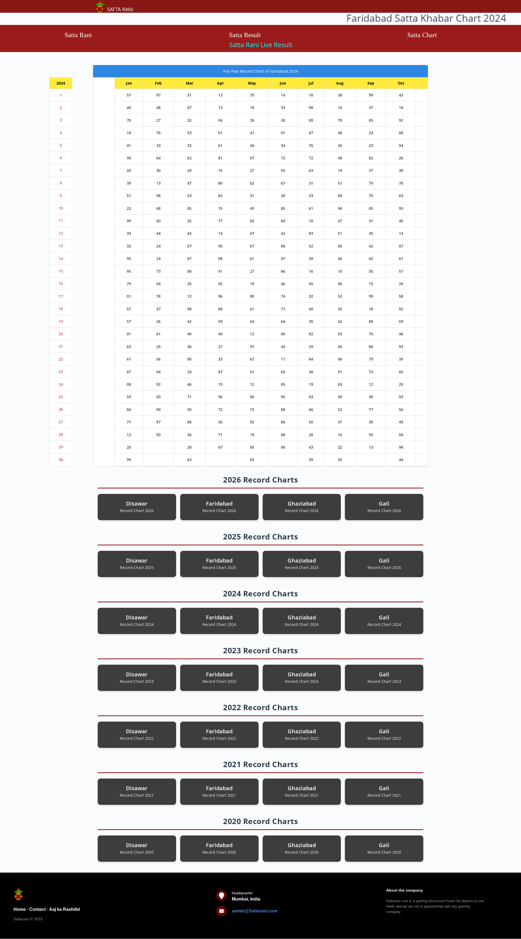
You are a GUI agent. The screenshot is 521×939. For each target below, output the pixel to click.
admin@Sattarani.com (254, 911)
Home (20, 909)
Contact (37, 909)
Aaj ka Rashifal (64, 909)
